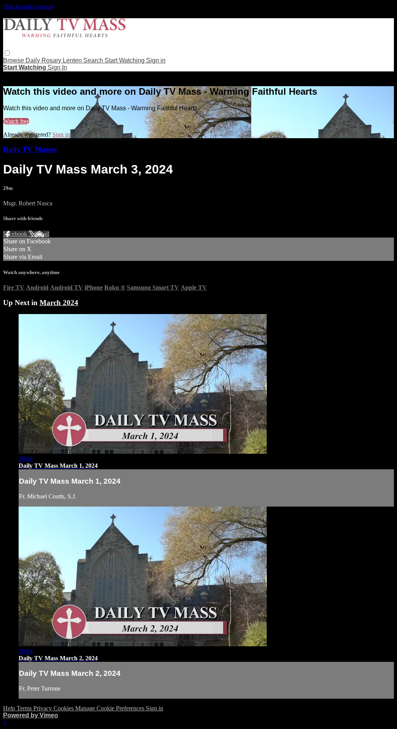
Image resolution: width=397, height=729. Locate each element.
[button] (7, 53)
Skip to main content (28, 6)
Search (94, 60)
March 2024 (59, 303)
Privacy (43, 708)
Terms (25, 708)
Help (10, 708)
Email (42, 234)
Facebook (16, 234)
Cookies (64, 708)
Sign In (57, 67)
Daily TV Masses (30, 149)
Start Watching (125, 60)
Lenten (73, 60)
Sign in (156, 60)
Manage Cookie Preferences (110, 708)
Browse (14, 60)
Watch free (16, 121)
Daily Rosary (44, 60)
